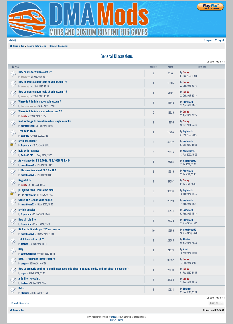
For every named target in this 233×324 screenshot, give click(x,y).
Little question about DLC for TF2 (37, 170)
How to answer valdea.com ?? (35, 72)
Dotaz (21, 288)
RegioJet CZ (24, 180)
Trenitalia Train (27, 131)
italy (20, 249)
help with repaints (28, 150)
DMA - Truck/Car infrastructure (36, 258)
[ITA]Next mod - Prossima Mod (36, 190)
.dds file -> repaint (29, 278)
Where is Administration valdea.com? (39, 101)
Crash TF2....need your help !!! (35, 199)
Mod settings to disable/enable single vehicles (44, 121)
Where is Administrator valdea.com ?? (40, 111)
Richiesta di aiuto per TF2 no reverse (39, 229)
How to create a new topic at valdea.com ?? (42, 81)
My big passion (26, 209)
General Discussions (116, 56)
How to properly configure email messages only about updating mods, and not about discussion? (73, 268)
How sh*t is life (27, 219)
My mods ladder (27, 140)
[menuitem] (12, 40)
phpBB (113, 316)
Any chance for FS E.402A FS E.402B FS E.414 (44, 160)
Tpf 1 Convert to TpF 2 (31, 239)
